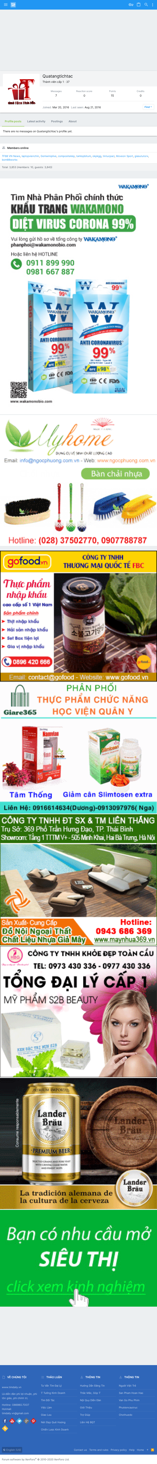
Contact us (80, 1449)
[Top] (147, 1450)
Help (132, 1449)
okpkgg (96, 156)
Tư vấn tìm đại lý (51, 1385)
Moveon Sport (124, 156)
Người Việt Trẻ (127, 1385)
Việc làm (46, 1407)
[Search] (146, 5)
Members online (18, 148)
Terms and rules (98, 1449)
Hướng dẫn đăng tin (92, 1385)
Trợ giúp (85, 1414)
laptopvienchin (30, 156)
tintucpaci (108, 156)
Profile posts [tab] (13, 121)
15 (112, 95)
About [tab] (73, 121)
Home (140, 1449)
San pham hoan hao (131, 1392)
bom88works (9, 159)
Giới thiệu (86, 1407)
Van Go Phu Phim (129, 1400)
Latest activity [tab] (36, 121)
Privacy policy (119, 1449)
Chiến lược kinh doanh (55, 1429)
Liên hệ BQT (87, 1422)
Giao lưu (46, 1414)
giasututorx (141, 156)
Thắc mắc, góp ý (90, 1392)
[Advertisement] (78, 38)
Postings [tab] (57, 121)
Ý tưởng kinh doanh (53, 1392)
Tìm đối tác (48, 1400)
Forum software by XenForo (36, 1459)
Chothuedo (125, 1414)
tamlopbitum (83, 156)
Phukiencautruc (128, 1407)
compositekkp (66, 156)
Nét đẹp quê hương (53, 1422)
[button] (6, 5)
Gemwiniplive (48, 156)
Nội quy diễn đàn (90, 1400)
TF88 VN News (11, 156)
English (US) (13, 1449)
